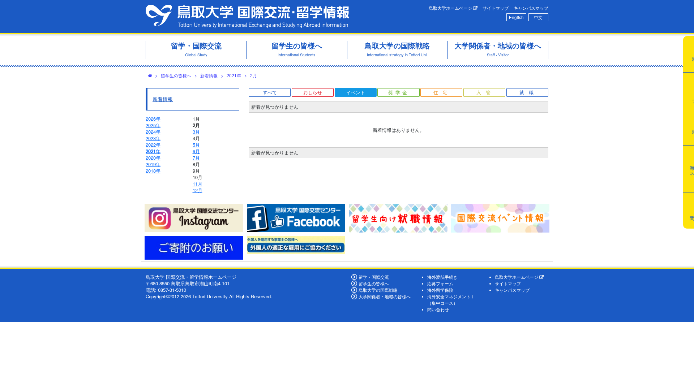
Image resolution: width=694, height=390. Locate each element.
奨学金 (399, 92)
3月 (196, 131)
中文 (538, 17)
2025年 (153, 125)
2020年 (153, 157)
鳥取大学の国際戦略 (378, 290)
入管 (485, 92)
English (516, 17)
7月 (196, 157)
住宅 (442, 92)
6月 (196, 151)
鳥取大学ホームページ (451, 8)
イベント (355, 92)
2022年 (153, 144)
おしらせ (312, 92)
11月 (197, 183)
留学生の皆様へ (176, 75)
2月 (253, 75)
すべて (270, 92)
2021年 (234, 75)
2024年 (153, 131)
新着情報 (209, 75)
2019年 (153, 164)
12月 (197, 190)
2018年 (153, 170)
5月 (196, 144)
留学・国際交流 (374, 277)
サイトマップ (496, 8)
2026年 (153, 118)
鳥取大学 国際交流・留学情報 (247, 16)
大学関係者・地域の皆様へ (385, 296)
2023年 (153, 138)
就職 (528, 92)
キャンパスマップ (531, 8)
